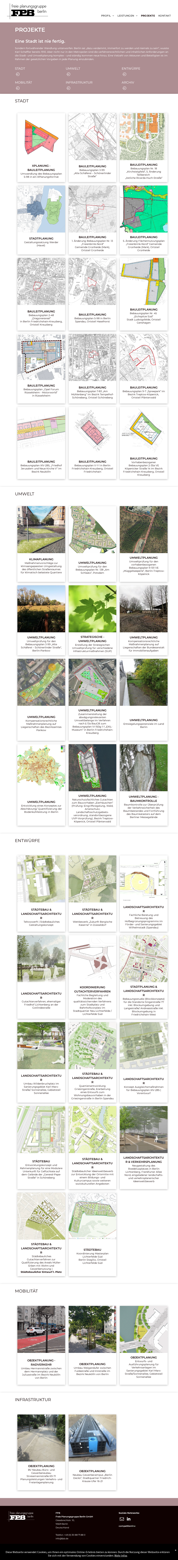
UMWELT (73, 68)
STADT (20, 68)
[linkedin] (129, 1519)
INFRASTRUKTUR (79, 82)
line (133, 1526)
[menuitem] (107, 16)
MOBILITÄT (23, 82)
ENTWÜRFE (131, 68)
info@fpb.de (62, 1538)
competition (125, 1526)
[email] (122, 1519)
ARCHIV (128, 82)
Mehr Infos (120, 1555)
